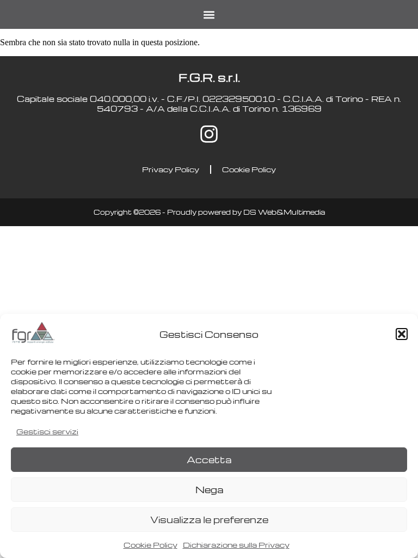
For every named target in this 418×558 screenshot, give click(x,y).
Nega (209, 489)
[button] (401, 334)
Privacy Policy (170, 169)
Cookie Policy (150, 544)
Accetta (209, 459)
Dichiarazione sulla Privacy (236, 544)
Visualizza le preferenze (209, 519)
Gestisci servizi (47, 431)
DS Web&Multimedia (284, 212)
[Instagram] (209, 134)
